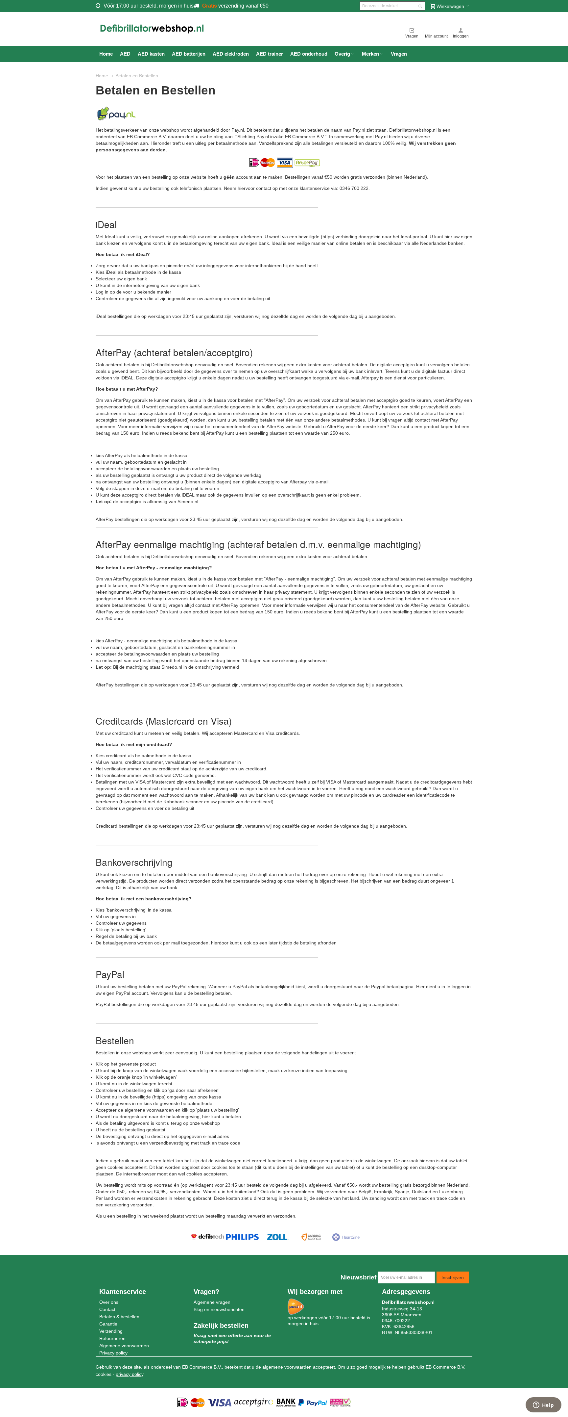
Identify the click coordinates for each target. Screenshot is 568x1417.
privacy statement (156, 413)
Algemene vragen (212, 1302)
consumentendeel (231, 426)
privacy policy (129, 1374)
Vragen (411, 36)
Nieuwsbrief (358, 1277)
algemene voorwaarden (287, 1367)
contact (422, 420)
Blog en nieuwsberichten (219, 1309)
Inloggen (461, 36)
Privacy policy (113, 1352)
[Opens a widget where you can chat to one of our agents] (543, 1405)
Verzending (111, 1331)
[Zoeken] (420, 6)
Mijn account (436, 36)
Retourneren (112, 1338)
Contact (107, 1309)
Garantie (108, 1324)
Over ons (108, 1302)
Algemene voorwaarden (124, 1345)
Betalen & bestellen (119, 1316)
